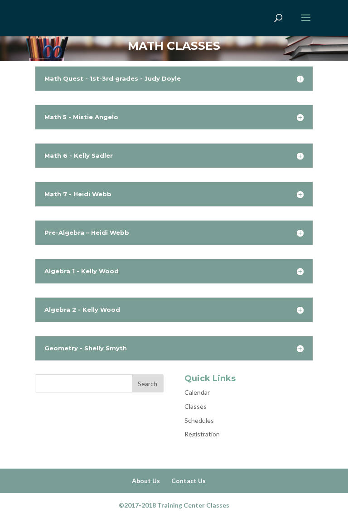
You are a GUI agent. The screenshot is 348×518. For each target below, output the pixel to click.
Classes (195, 406)
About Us (146, 480)
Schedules (199, 420)
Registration (202, 434)
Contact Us (188, 480)
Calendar (197, 392)
